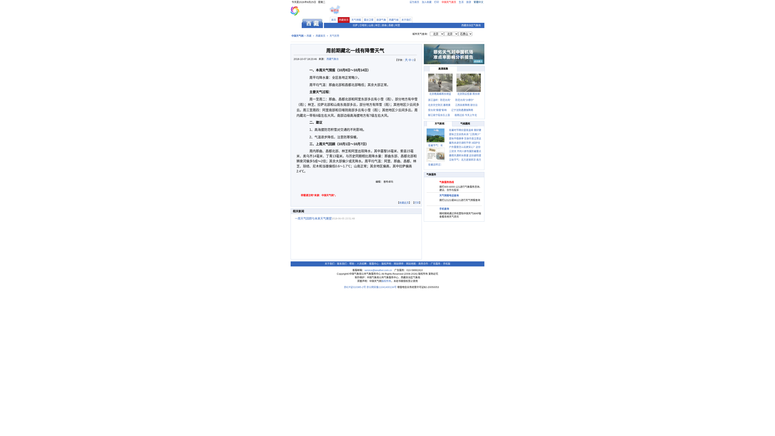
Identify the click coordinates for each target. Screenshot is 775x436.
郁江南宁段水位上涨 (439, 115)
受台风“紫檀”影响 (437, 110)
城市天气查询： (420, 34)
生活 (461, 2)
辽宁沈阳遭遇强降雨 (462, 110)
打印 (436, 2)
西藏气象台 (333, 59)
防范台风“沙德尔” (464, 100)
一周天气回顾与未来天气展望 (313, 218)
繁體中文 (478, 2)
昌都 (391, 25)
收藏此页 (404, 202)
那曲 (384, 25)
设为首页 (414, 2)
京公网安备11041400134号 (382, 287)
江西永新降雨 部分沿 (466, 105)
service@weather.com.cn (378, 270)
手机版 (446, 263)
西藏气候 (394, 20)
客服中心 (374, 263)
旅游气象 (381, 20)
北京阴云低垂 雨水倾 (468, 94)
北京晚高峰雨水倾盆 (440, 94)
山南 (371, 25)
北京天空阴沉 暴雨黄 (439, 105)
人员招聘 (362, 263)
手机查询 (444, 209)
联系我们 (342, 263)
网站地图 (411, 263)
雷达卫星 (369, 20)
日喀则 (363, 25)
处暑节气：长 (435, 145)
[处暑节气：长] (435, 135)
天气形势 (334, 36)
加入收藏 (426, 2)
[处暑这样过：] (435, 155)
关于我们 (406, 20)
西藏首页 (344, 20)
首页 (333, 20)
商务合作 (423, 263)
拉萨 (355, 25)
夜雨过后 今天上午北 (466, 115)
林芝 (377, 25)
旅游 (468, 2)
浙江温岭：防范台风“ (439, 100)
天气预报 (356, 20)
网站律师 (398, 263)
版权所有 (386, 281)
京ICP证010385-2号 (355, 287)
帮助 (351, 263)
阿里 (397, 25)
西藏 (309, 36)
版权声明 (386, 263)
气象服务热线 (446, 182)
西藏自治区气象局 (471, 25)
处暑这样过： (435, 164)
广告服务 (435, 263)
